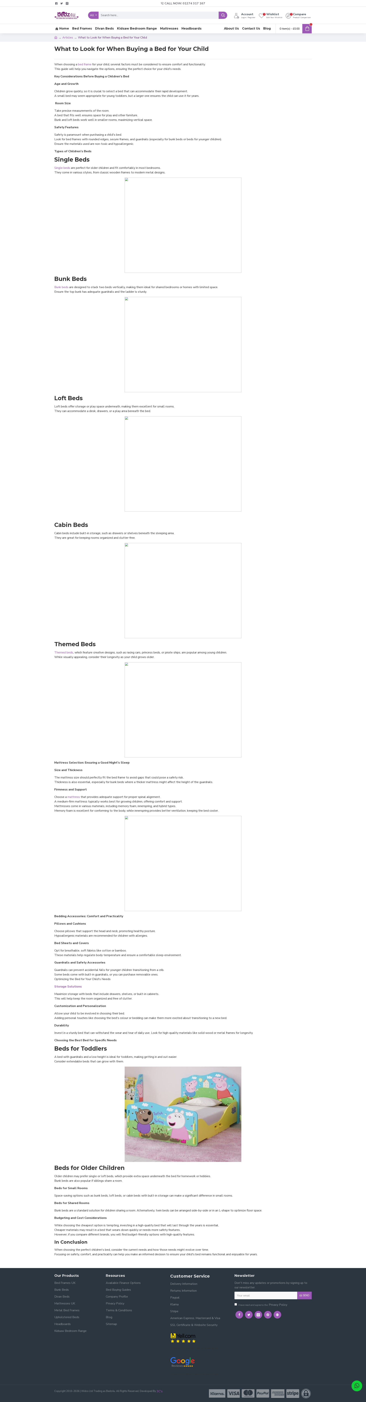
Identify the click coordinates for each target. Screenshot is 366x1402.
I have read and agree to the (262, 1305)
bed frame (85, 64)
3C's (160, 1391)
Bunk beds (61, 287)
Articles (67, 37)
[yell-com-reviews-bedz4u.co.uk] (183, 1337)
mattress (73, 797)
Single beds (62, 168)
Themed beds (63, 652)
